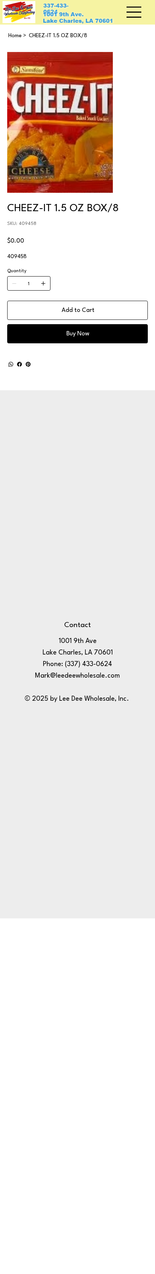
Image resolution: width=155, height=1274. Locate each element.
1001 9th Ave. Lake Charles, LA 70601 (78, 17)
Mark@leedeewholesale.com (77, 676)
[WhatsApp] (10, 364)
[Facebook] (19, 364)
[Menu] (134, 12)
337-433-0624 (55, 9)
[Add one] (43, 283)
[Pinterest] (28, 364)
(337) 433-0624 (88, 664)
